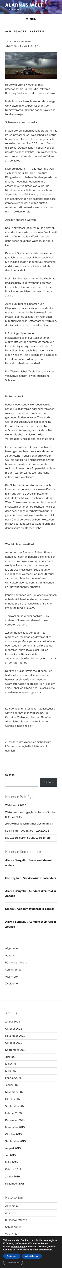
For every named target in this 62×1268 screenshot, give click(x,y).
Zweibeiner (12, 983)
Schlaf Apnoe (13, 969)
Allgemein (11, 948)
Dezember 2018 (15, 1183)
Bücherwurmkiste (16, 962)
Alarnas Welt (24, 5)
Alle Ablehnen (31, 1256)
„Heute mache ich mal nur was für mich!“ (29, 823)
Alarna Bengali (15, 860)
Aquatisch (11, 955)
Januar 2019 (12, 1176)
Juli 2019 (10, 1155)
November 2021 (15, 1035)
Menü (33, 18)
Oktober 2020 (13, 1099)
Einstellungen (18, 1246)
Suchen (9, 774)
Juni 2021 (11, 1056)
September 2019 (15, 1141)
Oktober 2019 (13, 1134)
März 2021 (11, 1071)
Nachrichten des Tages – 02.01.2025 (27, 830)
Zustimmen (12, 1256)
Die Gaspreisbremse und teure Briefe (28, 837)
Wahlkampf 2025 (15, 805)
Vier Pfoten (12, 976)
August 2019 (13, 1148)
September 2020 (15, 1106)
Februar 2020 (13, 1113)
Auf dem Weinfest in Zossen (36, 908)
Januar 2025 (12, 1021)
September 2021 (15, 1049)
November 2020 (15, 1092)
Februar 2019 (13, 1169)
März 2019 (11, 1162)
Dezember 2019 (15, 1120)
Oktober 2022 (13, 1028)
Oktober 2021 (13, 1042)
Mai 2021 (10, 1064)
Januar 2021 (12, 1085)
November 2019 (15, 1127)
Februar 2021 (13, 1077)
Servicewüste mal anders (39, 878)
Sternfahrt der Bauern (22, 46)
